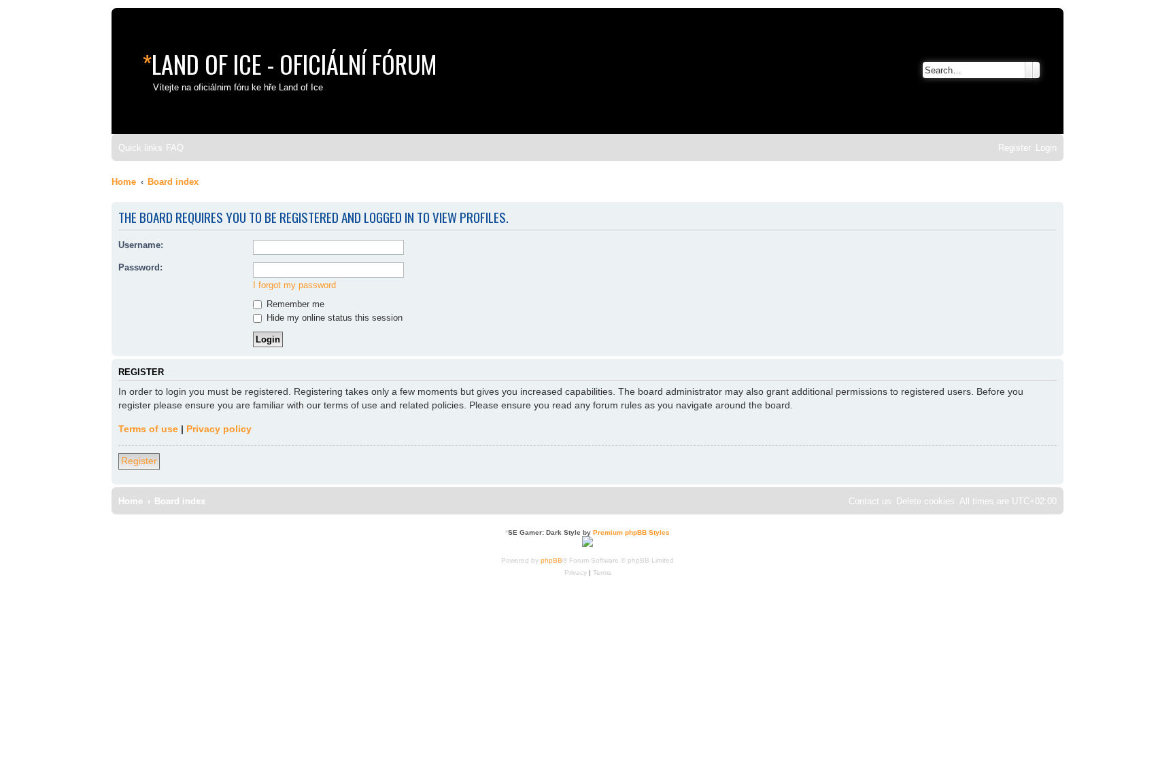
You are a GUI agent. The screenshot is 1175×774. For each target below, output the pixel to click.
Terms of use (148, 428)
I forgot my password (294, 285)
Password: (140, 267)
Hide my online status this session (333, 318)
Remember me (294, 304)
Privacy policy (219, 428)
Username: (140, 245)
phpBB (551, 560)
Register (139, 460)
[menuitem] (175, 148)
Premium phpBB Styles (631, 532)
